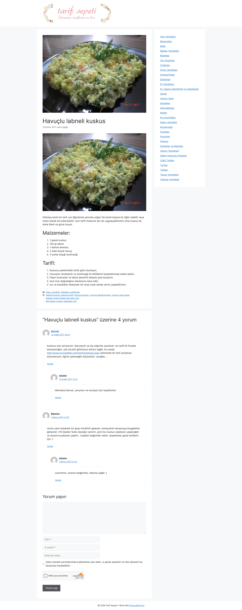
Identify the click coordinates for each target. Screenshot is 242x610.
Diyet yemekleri (168, 70)
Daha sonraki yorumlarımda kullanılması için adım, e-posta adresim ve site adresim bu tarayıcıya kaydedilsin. (94, 564)
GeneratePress (136, 605)
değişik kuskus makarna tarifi (59, 295)
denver (55, 331)
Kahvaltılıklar (167, 108)
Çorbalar (165, 65)
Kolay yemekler (53, 292)
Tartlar (164, 165)
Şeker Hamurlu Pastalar (173, 155)
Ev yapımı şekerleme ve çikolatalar (179, 89)
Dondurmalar (167, 74)
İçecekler (165, 103)
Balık (163, 46)
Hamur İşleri (167, 98)
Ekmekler (165, 79)
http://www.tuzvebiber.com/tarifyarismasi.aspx (73, 353)
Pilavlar (164, 141)
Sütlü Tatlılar (167, 160)
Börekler (164, 55)
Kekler (163, 112)
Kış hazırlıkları (168, 117)
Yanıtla (50, 364)
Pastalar (164, 131)
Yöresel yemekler (169, 179)
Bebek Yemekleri (169, 51)
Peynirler (165, 136)
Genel (163, 93)
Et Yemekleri (167, 84)
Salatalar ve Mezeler (70, 292)
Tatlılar (164, 170)
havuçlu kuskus (81, 295)
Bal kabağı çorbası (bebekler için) (61, 301)
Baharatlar (166, 41)
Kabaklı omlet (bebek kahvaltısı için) (62, 298)
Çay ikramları (167, 60)
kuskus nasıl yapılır (121, 295)
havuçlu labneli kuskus (100, 295)
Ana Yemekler (168, 36)
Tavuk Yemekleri (169, 174)
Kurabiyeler (166, 127)
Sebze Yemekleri (169, 151)
